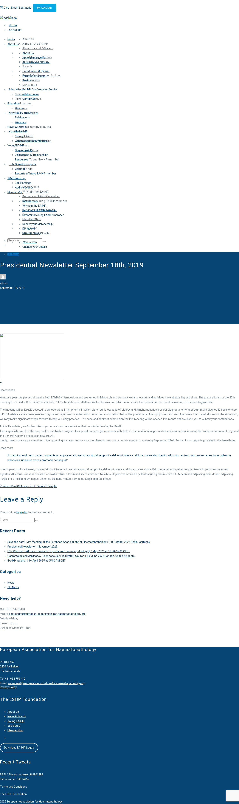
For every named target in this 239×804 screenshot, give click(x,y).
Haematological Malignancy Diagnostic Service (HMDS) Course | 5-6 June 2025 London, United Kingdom (71, 556)
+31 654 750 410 (15, 678)
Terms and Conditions (13, 786)
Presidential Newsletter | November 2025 (32, 546)
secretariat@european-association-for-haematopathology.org (47, 614)
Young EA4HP (15, 721)
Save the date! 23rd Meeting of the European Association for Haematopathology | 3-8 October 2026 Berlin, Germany (78, 542)
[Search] (36, 520)
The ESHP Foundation (13, 794)
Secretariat (25, 7)
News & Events (16, 716)
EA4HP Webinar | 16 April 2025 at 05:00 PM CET (36, 560)
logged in (21, 512)
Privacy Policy (8, 687)
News (10, 582)
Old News (13, 254)
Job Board (13, 725)
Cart (6, 7)
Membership (15, 730)
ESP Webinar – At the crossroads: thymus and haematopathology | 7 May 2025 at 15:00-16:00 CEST (68, 551)
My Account (44, 7)
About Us (13, 711)
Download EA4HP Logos (19, 747)
